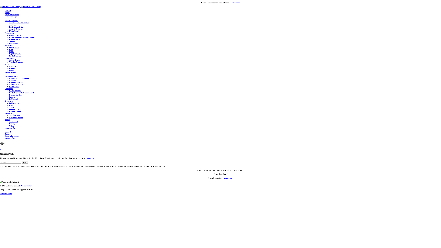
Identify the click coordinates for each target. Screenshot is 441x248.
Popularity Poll (15, 54)
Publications (14, 48)
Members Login (11, 17)
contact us (90, 158)
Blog (11, 50)
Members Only (10, 72)
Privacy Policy (26, 186)
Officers (12, 70)
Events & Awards (11, 21)
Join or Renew (15, 60)
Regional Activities (16, 27)
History (12, 68)
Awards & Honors (16, 29)
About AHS (13, 66)
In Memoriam (14, 43)
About (7, 64)
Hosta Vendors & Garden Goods (21, 37)
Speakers (12, 41)
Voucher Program (16, 62)
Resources (9, 45)
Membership (9, 58)
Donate (7, 13)
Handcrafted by (6, 194)
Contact (8, 11)
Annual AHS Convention (19, 23)
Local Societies (15, 35)
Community (9, 33)
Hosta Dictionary (15, 56)
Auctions (12, 25)
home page (228, 178)
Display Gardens (15, 39)
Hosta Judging (14, 31)
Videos (11, 52)
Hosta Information (12, 15)
